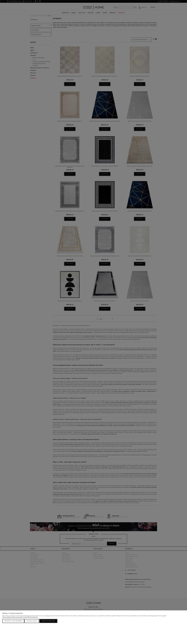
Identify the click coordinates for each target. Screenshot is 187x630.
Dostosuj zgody (32, 621)
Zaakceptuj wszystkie (48, 621)
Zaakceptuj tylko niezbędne (13, 621)
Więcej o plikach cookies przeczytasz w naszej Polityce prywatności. (20, 617)
